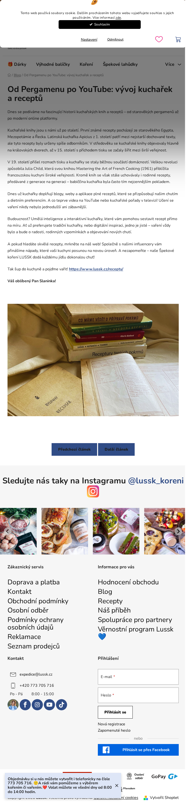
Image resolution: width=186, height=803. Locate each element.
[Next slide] (178, 531)
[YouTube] (49, 704)
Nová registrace (111, 724)
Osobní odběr (28, 610)
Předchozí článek (74, 449)
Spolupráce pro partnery (135, 620)
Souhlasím (102, 24)
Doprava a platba (34, 582)
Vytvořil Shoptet (164, 797)
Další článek (116, 449)
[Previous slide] (8, 531)
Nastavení (89, 39)
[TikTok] (61, 704)
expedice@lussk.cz (36, 674)
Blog (105, 592)
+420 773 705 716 (37, 685)
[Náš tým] (13, 704)
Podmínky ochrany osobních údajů (35, 623)
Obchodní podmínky (38, 601)
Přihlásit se (115, 712)
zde (118, 17)
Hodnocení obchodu (128, 582)
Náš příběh (114, 610)
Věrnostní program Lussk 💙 (135, 633)
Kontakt (19, 592)
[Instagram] (37, 704)
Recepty (110, 601)
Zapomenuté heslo (114, 730)
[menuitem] (17, 64)
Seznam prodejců (34, 646)
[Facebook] (25, 704)
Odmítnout (115, 39)
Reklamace (24, 637)
